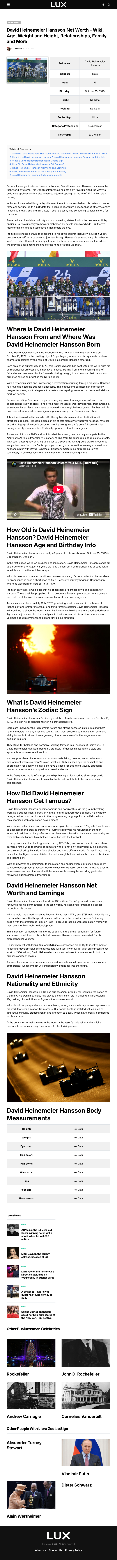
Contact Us (55, 1550)
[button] (8, 4)
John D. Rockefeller (80, 1374)
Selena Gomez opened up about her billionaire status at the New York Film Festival (38, 1314)
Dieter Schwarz (77, 1485)
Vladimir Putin (75, 1473)
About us (40, 1550)
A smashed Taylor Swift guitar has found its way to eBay (36, 1294)
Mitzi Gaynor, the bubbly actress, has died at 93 (35, 1255)
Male (95, 73)
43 (94, 82)
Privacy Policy (73, 1550)
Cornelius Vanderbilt (81, 1416)
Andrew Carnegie (24, 1416)
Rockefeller (18, 1374)
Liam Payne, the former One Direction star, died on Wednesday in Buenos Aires (37, 1274)
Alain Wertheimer (24, 1516)
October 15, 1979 (95, 91)
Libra (95, 117)
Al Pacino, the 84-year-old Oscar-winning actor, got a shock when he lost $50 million (36, 1234)
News (23, 1225)
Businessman (13, 22)
